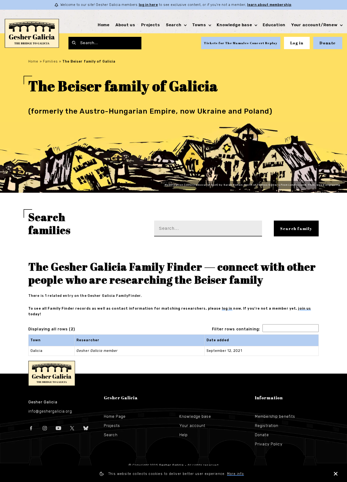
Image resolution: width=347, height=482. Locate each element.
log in (227, 309)
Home (104, 24)
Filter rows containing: (236, 329)
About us (125, 24)
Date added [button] (218, 340)
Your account (192, 425)
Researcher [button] (87, 340)
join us (304, 309)
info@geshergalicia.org (50, 411)
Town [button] (35, 340)
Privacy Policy (269, 444)
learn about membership (269, 5)
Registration (266, 425)
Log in (297, 43)
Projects (150, 24)
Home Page (115, 416)
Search (174, 24)
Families (50, 62)
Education (274, 24)
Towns (199, 24)
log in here (148, 5)
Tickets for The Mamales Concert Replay (240, 43)
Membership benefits (275, 416)
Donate (328, 43)
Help (183, 435)
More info (235, 474)
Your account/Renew (314, 24)
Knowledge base (195, 416)
